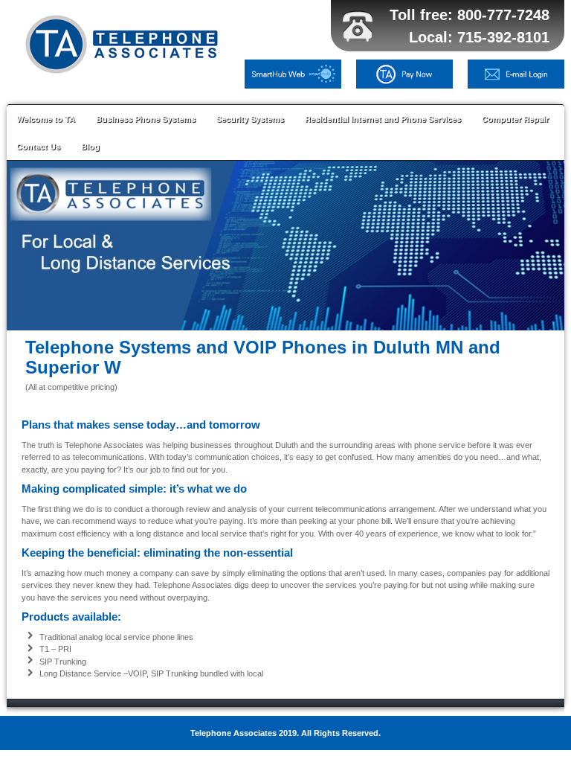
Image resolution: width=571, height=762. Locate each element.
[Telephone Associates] (125, 44)
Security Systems (250, 118)
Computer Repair (515, 118)
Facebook (527, 41)
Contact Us (38, 146)
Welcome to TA (45, 118)
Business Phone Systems (146, 118)
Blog (90, 146)
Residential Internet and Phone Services (383, 118)
